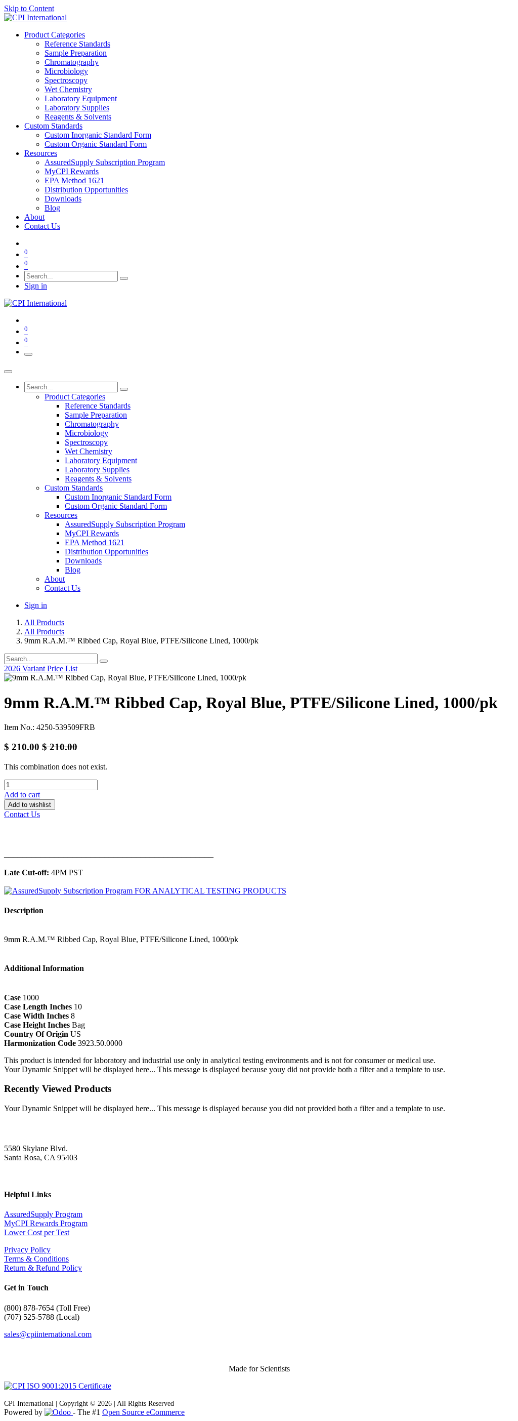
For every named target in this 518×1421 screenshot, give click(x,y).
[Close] (8, 371)
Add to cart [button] (22, 794)
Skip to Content (29, 8)
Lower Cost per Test (36, 1232)
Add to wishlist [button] (29, 804)
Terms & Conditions (36, 1258)
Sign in (35, 285)
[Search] (124, 278)
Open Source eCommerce (143, 1412)
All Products (44, 622)
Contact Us (22, 814)
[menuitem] (54, 34)
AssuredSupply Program (43, 1214)
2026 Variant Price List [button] (40, 668)
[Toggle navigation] (28, 354)
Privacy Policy (27, 1249)
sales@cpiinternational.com (48, 1334)
